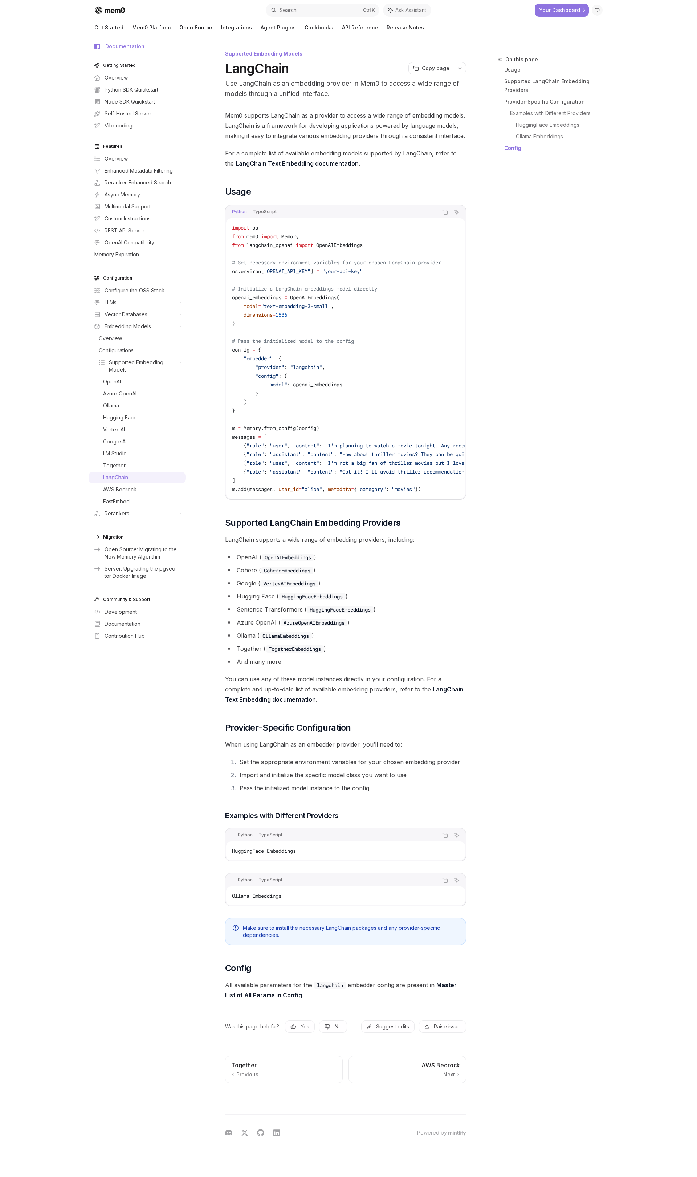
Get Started (108, 27)
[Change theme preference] (597, 10)
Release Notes (405, 27)
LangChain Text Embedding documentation (297, 163)
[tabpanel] (345, 358)
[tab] (239, 211)
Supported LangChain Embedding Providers (547, 85)
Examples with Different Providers (550, 113)
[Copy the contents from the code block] (445, 212)
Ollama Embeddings (539, 136)
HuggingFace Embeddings (547, 125)
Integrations (236, 27)
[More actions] (460, 68)
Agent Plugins (278, 27)
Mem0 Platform (151, 27)
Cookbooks (319, 27)
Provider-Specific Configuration (544, 101)
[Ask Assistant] (456, 212)
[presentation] (345, 358)
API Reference (360, 27)
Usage (512, 69)
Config (512, 148)
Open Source (195, 27)
